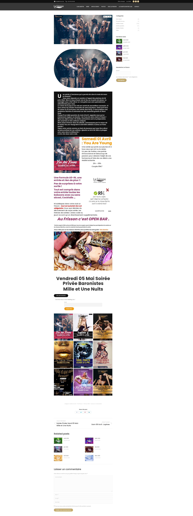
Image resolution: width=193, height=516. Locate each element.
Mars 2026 (97, 455)
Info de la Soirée (61, 295)
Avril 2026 (66, 455)
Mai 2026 (97, 447)
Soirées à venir (58, 16)
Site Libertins (104, 230)
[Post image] (58, 441)
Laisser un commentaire (96, 403)
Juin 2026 (66, 447)
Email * (118, 70)
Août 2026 (66, 438)
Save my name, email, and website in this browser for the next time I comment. (73, 506)
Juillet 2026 (97, 438)
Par (80, 403)
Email (65, 302)
